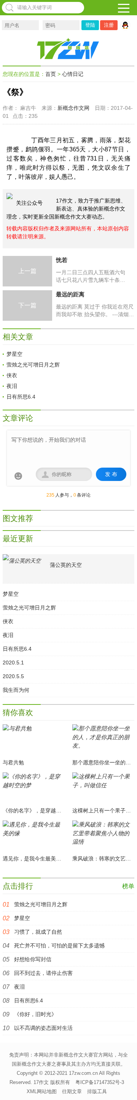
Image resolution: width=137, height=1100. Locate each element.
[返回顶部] (127, 1084)
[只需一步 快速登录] (127, 25)
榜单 (128, 886)
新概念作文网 (73, 108)
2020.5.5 (13, 676)
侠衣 (11, 375)
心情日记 (72, 74)
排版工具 (97, 1091)
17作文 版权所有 (51, 1082)
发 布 (111, 474)
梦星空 (14, 354)
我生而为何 (16, 690)
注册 (109, 25)
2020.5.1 (13, 662)
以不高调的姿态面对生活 (43, 1028)
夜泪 (11, 386)
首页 (50, 74)
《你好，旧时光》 (35, 1014)
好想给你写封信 (32, 959)
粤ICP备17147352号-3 (99, 1082)
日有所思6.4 (20, 397)
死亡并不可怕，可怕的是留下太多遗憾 (59, 945)
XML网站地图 (42, 1091)
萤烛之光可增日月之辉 (33, 365)
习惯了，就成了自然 (38, 932)
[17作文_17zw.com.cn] (68, 48)
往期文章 (72, 1091)
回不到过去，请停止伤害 (43, 973)
